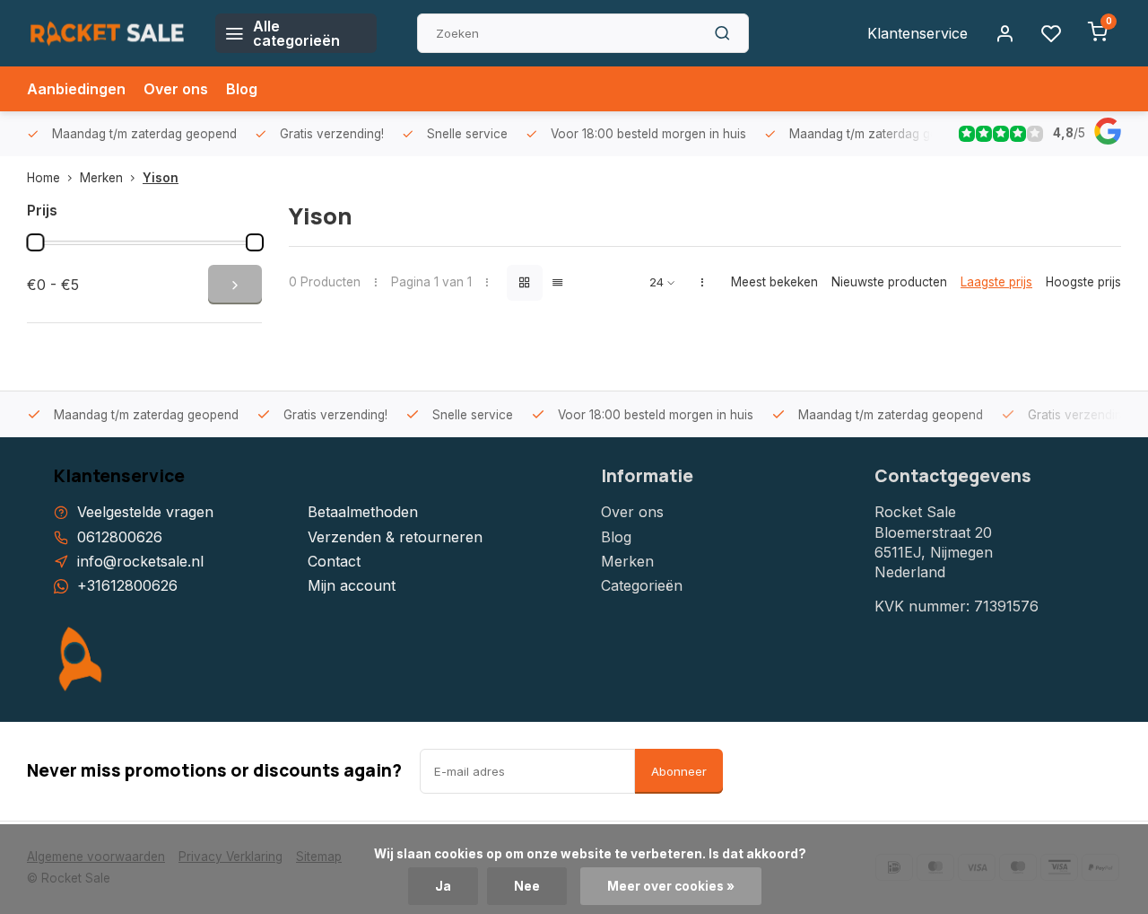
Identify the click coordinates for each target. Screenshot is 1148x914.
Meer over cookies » (671, 886)
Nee (527, 886)
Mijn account (352, 585)
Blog (241, 89)
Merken (101, 178)
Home (43, 178)
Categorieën (642, 585)
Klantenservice (917, 33)
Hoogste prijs (1083, 282)
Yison (160, 178)
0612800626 (119, 537)
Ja (443, 886)
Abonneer (679, 771)
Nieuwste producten (889, 282)
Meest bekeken (774, 282)
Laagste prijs (996, 282)
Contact (334, 561)
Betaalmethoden (363, 512)
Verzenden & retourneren (395, 537)
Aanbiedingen (76, 89)
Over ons (176, 89)
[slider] (35, 242)
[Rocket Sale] (107, 33)
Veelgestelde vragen (145, 512)
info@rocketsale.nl (140, 561)
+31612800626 (127, 585)
